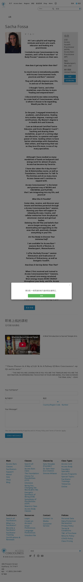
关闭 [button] (41, 296)
